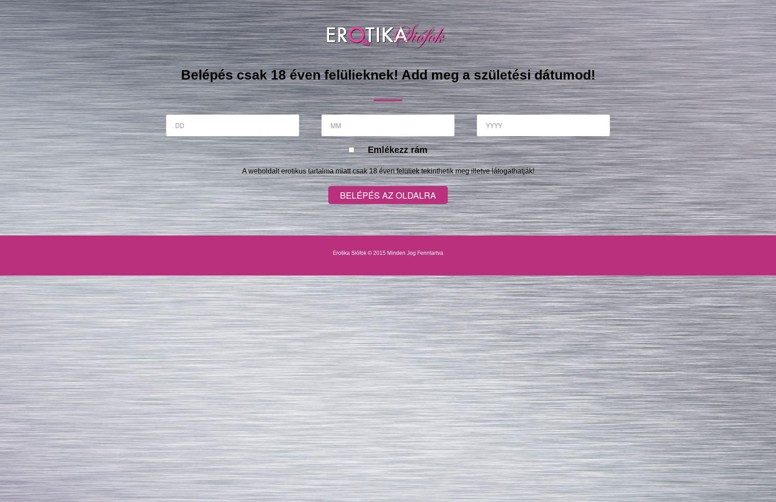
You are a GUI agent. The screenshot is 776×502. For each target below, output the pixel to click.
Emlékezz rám (398, 149)
